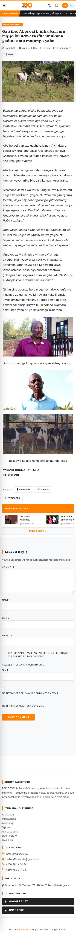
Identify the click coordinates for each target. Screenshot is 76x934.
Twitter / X (28, 885)
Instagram (62, 885)
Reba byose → (38, 531)
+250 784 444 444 (17, 864)
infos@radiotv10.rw (17, 853)
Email (6, 618)
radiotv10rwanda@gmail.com (22, 859)
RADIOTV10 (23, 929)
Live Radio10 (9, 835)
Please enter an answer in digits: (23, 664)
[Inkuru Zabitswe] (56, 5)
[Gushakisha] (49, 5)
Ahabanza (8, 814)
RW (65, 5)
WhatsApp (14, 497)
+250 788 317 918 (16, 869)
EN (71, 5)
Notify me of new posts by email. (23, 706)
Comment (9, 567)
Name (6, 600)
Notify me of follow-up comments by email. (30, 693)
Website (7, 635)
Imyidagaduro (10, 831)
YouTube (45, 885)
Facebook (24, 489)
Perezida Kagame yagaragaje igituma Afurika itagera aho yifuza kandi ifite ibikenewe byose (28, 518)
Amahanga (8, 823)
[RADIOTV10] (27, 5)
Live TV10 (8, 839)
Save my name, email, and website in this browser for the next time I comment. (39, 655)
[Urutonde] (4, 5)
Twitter (45, 489)
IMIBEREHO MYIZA (12, 25)
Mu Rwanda (9, 818)
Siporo (6, 827)
